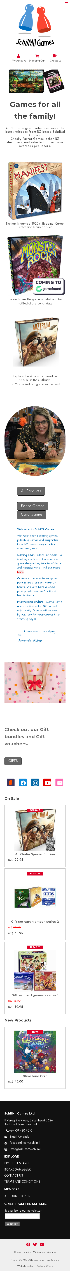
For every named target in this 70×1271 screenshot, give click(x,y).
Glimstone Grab (35, 1076)
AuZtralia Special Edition (35, 854)
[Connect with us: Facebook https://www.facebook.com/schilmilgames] (28, 1244)
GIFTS (13, 761)
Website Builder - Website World (35, 1266)
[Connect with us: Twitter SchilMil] (35, 1244)
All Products (31, 491)
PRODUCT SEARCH (17, 1163)
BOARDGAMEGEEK (17, 1169)
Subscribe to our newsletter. (23, 1210)
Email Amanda (19, 1136)
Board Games (32, 506)
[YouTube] (48, 783)
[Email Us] (60, 783)
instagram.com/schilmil (25, 1149)
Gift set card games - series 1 (35, 995)
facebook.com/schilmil (25, 1143)
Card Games (32, 514)
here (20, 572)
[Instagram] (35, 783)
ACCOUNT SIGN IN (17, 1196)
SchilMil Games (36, 1252)
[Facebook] (23, 783)
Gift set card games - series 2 (35, 921)
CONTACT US (13, 1175)
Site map (51, 1252)
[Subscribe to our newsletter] (42, 1244)
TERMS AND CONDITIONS (22, 1181)
